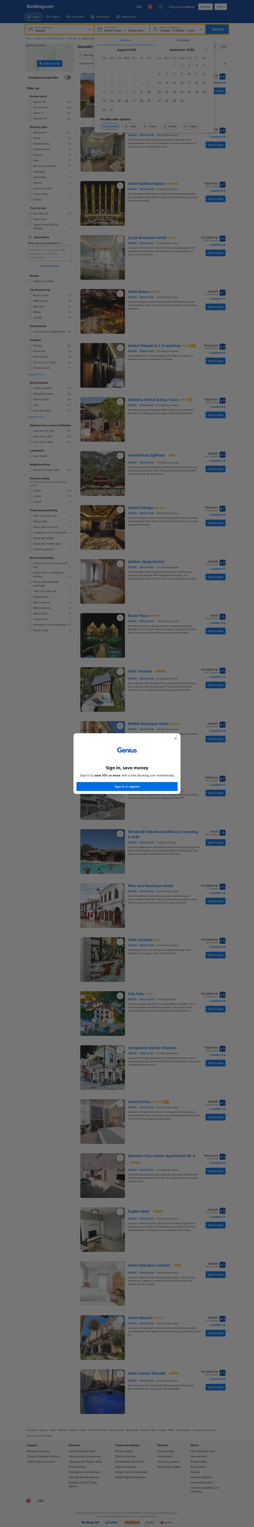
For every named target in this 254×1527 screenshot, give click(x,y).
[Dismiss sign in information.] (175, 738)
